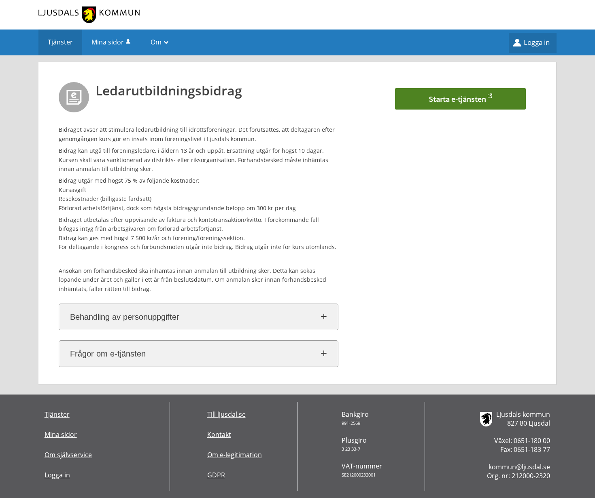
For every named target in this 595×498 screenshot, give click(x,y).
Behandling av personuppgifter (124, 316)
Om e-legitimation (234, 454)
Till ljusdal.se (226, 414)
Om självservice (68, 454)
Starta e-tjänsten (457, 99)
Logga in (537, 42)
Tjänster (57, 414)
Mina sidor (107, 42)
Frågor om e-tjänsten (108, 353)
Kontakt (219, 434)
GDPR (216, 475)
